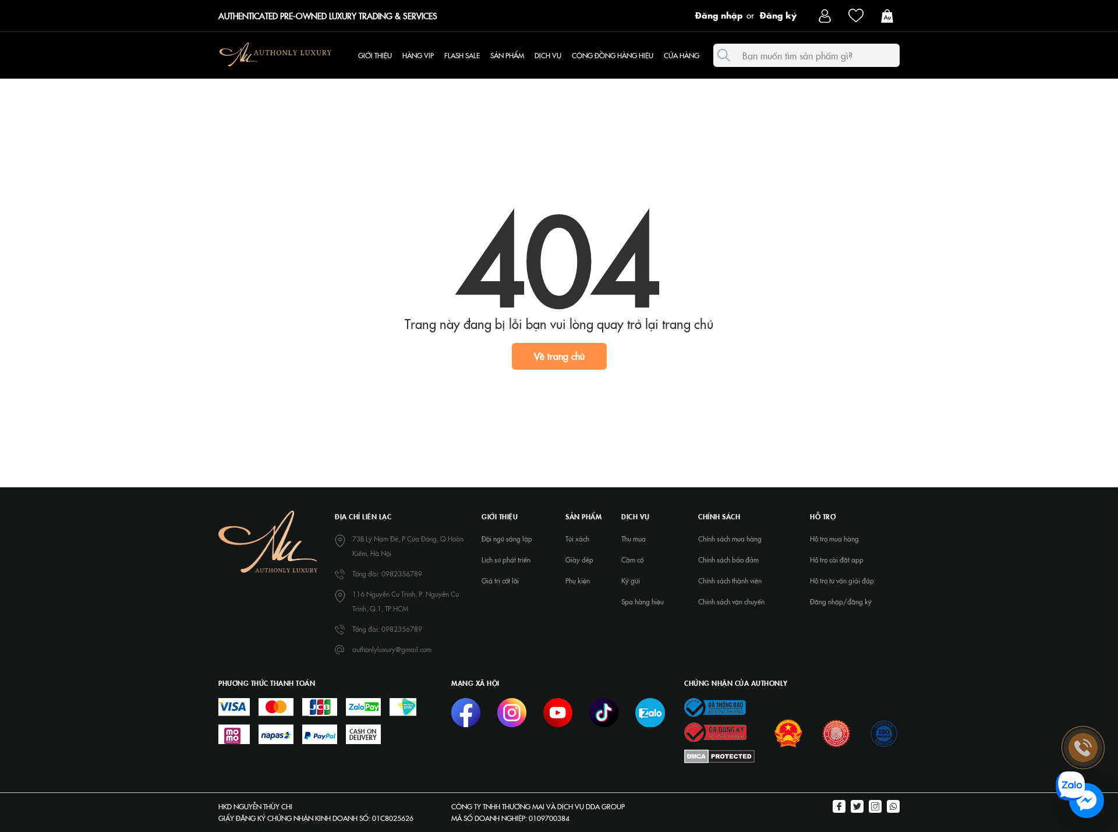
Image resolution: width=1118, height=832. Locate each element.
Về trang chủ (559, 356)
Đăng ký (778, 14)
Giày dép (579, 559)
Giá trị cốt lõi (500, 580)
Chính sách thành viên (730, 580)
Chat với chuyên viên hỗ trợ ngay (996, 801)
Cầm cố (632, 559)
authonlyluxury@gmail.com (391, 649)
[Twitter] (857, 807)
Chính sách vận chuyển (731, 601)
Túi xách (577, 538)
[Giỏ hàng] (890, 15)
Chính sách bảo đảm (728, 559)
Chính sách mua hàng (730, 538)
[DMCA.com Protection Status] (719, 755)
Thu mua (633, 538)
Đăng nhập (719, 14)
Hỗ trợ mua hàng (834, 538)
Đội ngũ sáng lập (507, 538)
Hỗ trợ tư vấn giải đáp (842, 580)
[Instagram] (875, 807)
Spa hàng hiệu (642, 601)
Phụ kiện (577, 580)
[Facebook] (839, 807)
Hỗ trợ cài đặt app (837, 559)
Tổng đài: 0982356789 (387, 573)
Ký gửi (630, 580)
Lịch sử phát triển (506, 559)
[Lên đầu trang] (1083, 654)
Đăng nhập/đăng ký (841, 601)
